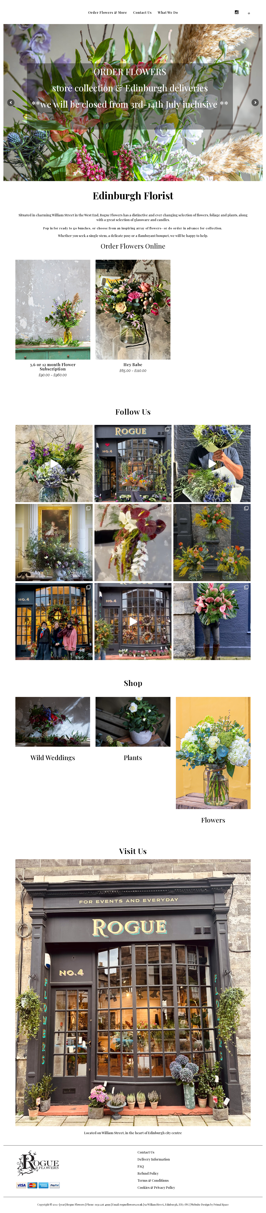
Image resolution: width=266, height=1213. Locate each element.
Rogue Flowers (75, 1204)
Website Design (200, 1204)
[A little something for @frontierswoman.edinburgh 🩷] (54, 463)
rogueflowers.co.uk (131, 1204)
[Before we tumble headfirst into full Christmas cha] (212, 621)
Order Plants (133, 102)
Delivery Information (154, 1159)
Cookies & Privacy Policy (156, 1187)
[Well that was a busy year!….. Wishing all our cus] (54, 621)
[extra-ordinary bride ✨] (133, 542)
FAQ (141, 1166)
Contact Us (146, 1152)
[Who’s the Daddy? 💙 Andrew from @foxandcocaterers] (212, 463)
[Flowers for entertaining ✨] (54, 542)
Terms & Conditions (153, 1180)
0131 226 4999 (103, 1204)
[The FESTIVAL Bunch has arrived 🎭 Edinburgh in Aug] (133, 463)
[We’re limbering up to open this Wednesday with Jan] (212, 542)
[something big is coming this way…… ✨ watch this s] (133, 621)
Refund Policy (148, 1173)
